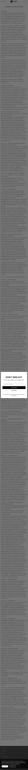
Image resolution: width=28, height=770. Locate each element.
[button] (26, 373)
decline (12, 766)
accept (4, 766)
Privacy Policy (14, 395)
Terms (23, 394)
